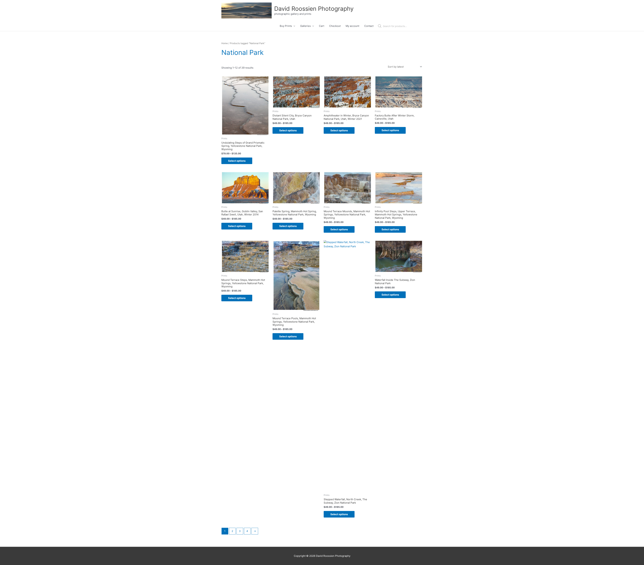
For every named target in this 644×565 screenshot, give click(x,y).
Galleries (305, 26)
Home (224, 43)
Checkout (335, 26)
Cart (321, 26)
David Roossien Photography (314, 8)
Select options (237, 160)
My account (352, 26)
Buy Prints (286, 26)
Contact (368, 26)
